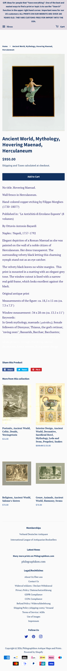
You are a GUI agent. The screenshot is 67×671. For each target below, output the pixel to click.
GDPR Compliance (33, 594)
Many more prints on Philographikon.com (33, 556)
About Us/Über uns (33, 576)
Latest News (33, 549)
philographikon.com (33, 561)
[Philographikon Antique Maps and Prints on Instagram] (40, 637)
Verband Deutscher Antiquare (33, 534)
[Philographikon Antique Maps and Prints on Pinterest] (33, 637)
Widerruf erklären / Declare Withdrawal (33, 585)
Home (5, 46)
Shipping (7, 165)
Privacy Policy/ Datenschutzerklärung (33, 590)
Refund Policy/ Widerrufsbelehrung (33, 603)
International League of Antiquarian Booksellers (34, 539)
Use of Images (33, 616)
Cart (62, 26)
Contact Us (33, 581)
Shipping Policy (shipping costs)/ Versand (33, 607)
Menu (9, 26)
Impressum (33, 620)
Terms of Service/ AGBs (33, 612)
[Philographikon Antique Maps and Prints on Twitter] (26, 637)
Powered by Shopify (33, 651)
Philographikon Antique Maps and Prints (42, 648)
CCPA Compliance (33, 598)
